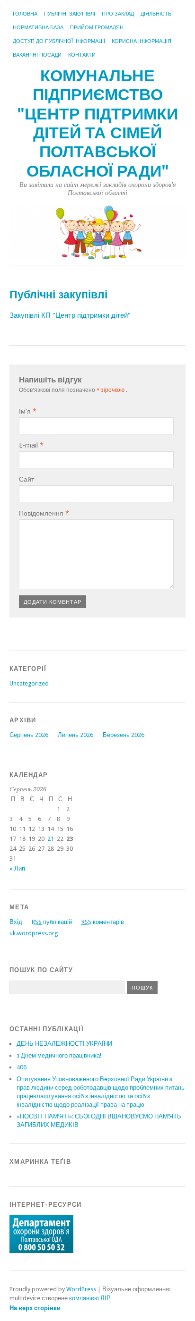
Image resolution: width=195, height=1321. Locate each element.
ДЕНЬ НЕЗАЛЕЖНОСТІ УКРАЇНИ (64, 1043)
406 (22, 1067)
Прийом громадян (97, 28)
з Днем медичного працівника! (59, 1055)
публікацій (52, 921)
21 (50, 838)
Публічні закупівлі (69, 14)
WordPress (81, 1289)
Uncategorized (29, 683)
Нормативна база (38, 28)
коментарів (102, 921)
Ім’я (27, 411)
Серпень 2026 (28, 734)
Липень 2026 (75, 734)
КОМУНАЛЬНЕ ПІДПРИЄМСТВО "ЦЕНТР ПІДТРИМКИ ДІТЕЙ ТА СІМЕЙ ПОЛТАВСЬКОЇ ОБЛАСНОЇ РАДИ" (97, 123)
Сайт (26, 479)
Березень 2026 (123, 734)
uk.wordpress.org (33, 933)
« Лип (17, 868)
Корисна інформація (141, 41)
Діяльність (156, 14)
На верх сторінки (35, 1308)
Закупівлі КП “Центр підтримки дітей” (70, 315)
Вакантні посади (37, 55)
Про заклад (118, 14)
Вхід (15, 921)
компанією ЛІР (90, 1298)
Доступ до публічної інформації (59, 41)
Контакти (82, 55)
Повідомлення (44, 513)
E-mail (31, 445)
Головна (25, 14)
